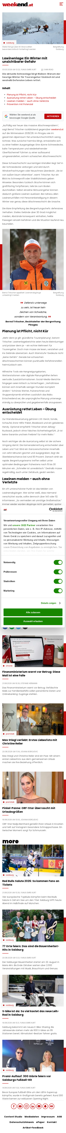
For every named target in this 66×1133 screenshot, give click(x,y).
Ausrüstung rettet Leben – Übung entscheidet (31, 97)
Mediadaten (32, 1116)
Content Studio (13, 1116)
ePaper (40, 1122)
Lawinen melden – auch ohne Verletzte (28, 101)
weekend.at (57, 129)
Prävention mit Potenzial (20, 104)
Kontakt (52, 1122)
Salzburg (10, 43)
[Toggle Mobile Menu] (61, 4)
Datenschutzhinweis (22, 1122)
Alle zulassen (33, 612)
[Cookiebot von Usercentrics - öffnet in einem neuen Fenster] (49, 510)
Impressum (48, 1116)
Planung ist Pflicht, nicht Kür (22, 94)
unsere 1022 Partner (23, 525)
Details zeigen (48, 603)
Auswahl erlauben (33, 621)
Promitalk (10, 734)
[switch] (58, 571)
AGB (59, 1116)
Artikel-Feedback (33, 1127)
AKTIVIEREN (53, 116)
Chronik (9, 666)
